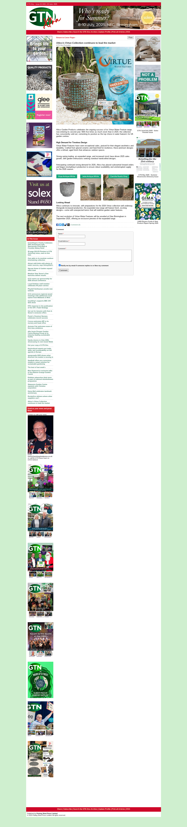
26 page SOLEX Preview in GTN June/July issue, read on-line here (40, 253)
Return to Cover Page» (65, 38)
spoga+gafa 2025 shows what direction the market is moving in (40, 356)
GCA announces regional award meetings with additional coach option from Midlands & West (40, 295)
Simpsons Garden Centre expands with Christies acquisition (37, 386)
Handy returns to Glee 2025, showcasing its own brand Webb (40, 341)
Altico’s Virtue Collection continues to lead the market (39, 402)
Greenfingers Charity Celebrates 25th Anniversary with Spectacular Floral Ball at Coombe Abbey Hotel (40, 245)
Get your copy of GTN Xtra (38, 345)
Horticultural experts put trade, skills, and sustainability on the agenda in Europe (40, 350)
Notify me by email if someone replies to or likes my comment (85, 265)
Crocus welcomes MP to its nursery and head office (38, 322)
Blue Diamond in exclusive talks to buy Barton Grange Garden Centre (40, 372)
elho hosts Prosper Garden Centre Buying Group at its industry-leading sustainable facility (39, 334)
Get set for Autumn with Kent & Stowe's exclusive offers (40, 312)
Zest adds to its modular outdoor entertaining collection (40, 259)
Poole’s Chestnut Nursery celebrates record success (38, 317)
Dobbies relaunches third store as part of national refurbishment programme (40, 379)
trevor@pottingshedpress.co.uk (40, 456)
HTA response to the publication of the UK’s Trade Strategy (40, 307)
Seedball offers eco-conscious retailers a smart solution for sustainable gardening (39, 362)
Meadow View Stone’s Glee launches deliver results (38, 274)
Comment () (75, 225)
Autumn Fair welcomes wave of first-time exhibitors (40, 327)
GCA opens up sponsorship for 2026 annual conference (40, 279)
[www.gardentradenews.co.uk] (44, 29)
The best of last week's (36, 367)
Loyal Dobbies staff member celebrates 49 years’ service (39, 284)
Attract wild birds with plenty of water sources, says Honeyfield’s (40, 264)
